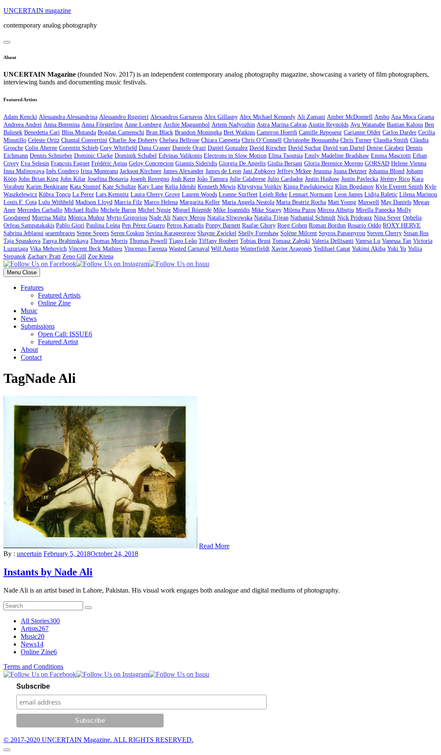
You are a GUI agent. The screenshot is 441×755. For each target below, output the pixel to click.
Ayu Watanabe (367, 124)
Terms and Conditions (33, 666)
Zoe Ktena (100, 256)
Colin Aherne (41, 148)
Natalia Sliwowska (229, 217)
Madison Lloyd (93, 202)
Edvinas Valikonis (180, 155)
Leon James (348, 194)
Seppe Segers (93, 233)
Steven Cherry (384, 233)
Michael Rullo (81, 210)
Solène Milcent (298, 233)
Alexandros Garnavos (176, 117)
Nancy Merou (188, 217)
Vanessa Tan (396, 241)
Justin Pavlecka (359, 179)
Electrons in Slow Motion (235, 155)
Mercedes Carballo (39, 210)
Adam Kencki (20, 117)
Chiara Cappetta (220, 140)
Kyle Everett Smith (399, 186)
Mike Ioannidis (231, 210)
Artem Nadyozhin (233, 124)
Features (32, 287)
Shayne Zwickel (216, 233)
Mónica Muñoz (86, 217)
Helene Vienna (408, 163)
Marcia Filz (128, 202)
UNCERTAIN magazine (37, 10)
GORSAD (377, 163)
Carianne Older (362, 132)
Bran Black (159, 132)
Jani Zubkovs (259, 171)
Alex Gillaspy (221, 117)
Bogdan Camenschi (121, 132)
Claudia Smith (390, 140)
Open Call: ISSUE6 (65, 334)
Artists (35, 628)
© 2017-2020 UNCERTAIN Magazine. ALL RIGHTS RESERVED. (98, 739)
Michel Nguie (154, 210)
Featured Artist (58, 341)
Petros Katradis (185, 225)
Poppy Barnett (222, 225)
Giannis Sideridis (196, 163)
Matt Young (342, 202)
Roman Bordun (327, 225)
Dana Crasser (155, 148)
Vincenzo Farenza (145, 248)
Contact (31, 357)
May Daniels (396, 202)
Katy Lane (150, 186)
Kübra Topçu (55, 194)
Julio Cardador (285, 179)
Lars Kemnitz (112, 194)
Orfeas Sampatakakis (28, 225)
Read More (214, 546)
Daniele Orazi (189, 148)
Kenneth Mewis (217, 186)
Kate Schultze (119, 186)
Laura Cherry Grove (155, 194)
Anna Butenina (61, 124)
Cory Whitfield (118, 148)
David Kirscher (267, 148)
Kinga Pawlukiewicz (308, 186)
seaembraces (60, 233)
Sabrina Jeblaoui (23, 233)
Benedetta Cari (42, 132)
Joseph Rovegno (149, 179)
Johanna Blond (386, 171)
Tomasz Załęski (291, 241)
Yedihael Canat (332, 248)
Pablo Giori (70, 225)
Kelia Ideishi (180, 186)
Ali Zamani (311, 117)
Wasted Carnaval (189, 248)
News (29, 318)
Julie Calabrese (248, 179)
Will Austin (225, 248)
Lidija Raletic (381, 194)
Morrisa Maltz (49, 217)
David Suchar (304, 148)
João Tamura (212, 179)
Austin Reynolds (328, 124)
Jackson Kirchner (140, 171)
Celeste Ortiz (43, 140)
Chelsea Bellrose (179, 140)
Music (29, 310)
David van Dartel (344, 148)
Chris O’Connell (262, 140)
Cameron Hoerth (277, 132)
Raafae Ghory (259, 225)
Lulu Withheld (56, 202)
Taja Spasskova (21, 241)
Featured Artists (59, 295)
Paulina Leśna (103, 225)
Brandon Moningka (198, 132)
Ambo (381, 117)
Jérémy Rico (395, 179)
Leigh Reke (273, 194)
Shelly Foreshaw (258, 233)
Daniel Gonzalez (228, 148)
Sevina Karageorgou (171, 233)
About (29, 349)
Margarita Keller (200, 202)
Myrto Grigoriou (126, 217)
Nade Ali (160, 217)
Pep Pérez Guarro (143, 225)
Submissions (38, 326)
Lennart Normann (310, 194)
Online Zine (54, 303)
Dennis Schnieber (51, 155)
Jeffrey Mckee (294, 171)
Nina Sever (387, 217)
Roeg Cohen (292, 225)
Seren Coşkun (127, 233)
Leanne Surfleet (238, 194)
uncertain (29, 553)
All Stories (40, 621)
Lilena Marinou (418, 194)
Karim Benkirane (47, 186)
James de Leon (223, 171)
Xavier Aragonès (291, 248)
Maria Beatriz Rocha (301, 202)
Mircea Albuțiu (335, 210)
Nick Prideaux (354, 217)
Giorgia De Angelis (242, 163)
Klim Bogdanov (354, 186)
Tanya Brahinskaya (65, 241)
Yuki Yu (396, 248)
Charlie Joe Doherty (133, 140)
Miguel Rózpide (192, 210)
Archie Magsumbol (186, 124)
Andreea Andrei (22, 124)
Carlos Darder (399, 132)
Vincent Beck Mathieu (95, 248)
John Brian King (39, 179)
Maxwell (368, 202)
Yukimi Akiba (368, 248)
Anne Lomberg (142, 124)
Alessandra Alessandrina (68, 117)
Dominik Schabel (136, 155)
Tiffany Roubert (218, 241)
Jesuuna (322, 171)
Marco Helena (161, 202)
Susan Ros (416, 233)
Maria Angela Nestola (248, 202)
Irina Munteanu (99, 171)
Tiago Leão (183, 241)
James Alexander (183, 171)
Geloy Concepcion (151, 163)
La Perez (83, 194)
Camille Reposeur (320, 132)
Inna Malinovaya (23, 171)
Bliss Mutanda (79, 132)
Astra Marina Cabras (282, 124)
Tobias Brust (255, 241)
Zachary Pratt (44, 256)
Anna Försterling (102, 124)
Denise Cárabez (385, 148)
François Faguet (70, 163)
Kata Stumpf (85, 186)
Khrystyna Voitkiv (259, 186)
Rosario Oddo (364, 225)
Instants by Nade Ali (48, 572)
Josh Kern (183, 179)
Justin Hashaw (322, 179)
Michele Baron (118, 210)
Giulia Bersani (284, 163)
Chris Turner (356, 140)
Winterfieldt (255, 248)
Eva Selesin (35, 163)
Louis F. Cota (20, 202)
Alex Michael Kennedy (267, 117)
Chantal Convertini (84, 140)
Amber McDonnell (350, 117)
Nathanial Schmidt (312, 217)
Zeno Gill (74, 256)
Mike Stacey (267, 210)
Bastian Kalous (405, 124)
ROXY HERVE (402, 225)
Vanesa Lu (367, 241)
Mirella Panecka (375, 210)
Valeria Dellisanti (333, 241)
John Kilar (73, 179)
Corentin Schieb (78, 148)
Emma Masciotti (391, 155)
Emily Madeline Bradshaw (336, 155)
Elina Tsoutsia (285, 155)
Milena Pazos (299, 210)
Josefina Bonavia (107, 179)
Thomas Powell (148, 241)
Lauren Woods (199, 194)
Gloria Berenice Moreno (333, 163)
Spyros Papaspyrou (342, 233)
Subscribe (33, 686)
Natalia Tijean (271, 217)
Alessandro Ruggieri (124, 117)
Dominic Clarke (93, 155)
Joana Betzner (350, 171)
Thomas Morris (108, 241)
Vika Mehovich (48, 248)
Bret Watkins (239, 132)
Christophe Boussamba (311, 140)
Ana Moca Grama (412, 117)
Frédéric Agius (109, 163)
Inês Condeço (62, 171)
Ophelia (412, 217)
